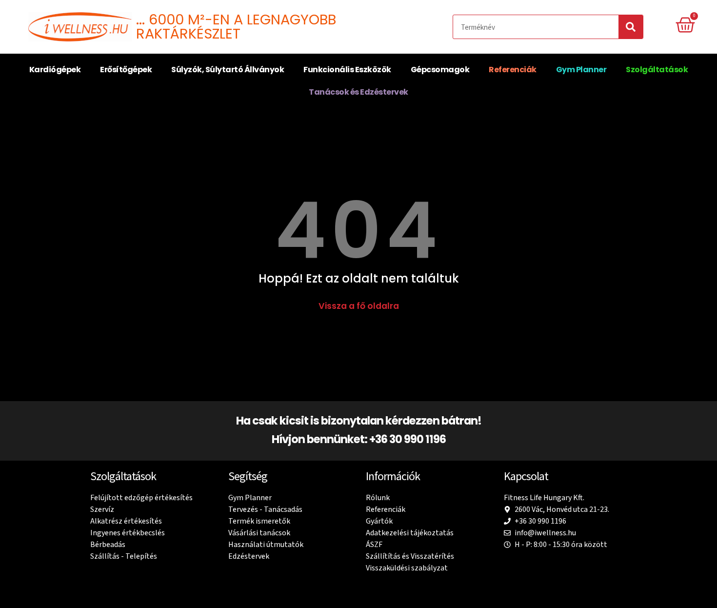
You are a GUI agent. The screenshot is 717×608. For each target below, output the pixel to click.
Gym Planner (581, 69)
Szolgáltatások (657, 69)
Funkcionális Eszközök (347, 69)
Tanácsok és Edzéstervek (358, 92)
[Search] (630, 27)
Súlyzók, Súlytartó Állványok (227, 69)
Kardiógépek (55, 69)
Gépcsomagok (440, 69)
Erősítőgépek (126, 69)
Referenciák (513, 69)
